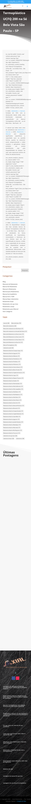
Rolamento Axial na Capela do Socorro (13, 372)
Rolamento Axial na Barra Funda (12, 370)
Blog (4, 282)
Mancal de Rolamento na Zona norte (13, 337)
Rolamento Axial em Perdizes (11, 361)
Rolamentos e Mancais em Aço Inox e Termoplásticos (14, 750)
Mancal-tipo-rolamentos (10, 299)
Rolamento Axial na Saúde (11, 381)
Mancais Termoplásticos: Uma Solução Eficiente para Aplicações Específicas (14, 544)
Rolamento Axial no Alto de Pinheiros (13, 405)
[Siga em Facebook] (13, 678)
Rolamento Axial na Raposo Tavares (13, 378)
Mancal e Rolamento (9, 289)
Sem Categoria (7, 311)
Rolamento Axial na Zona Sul (11, 403)
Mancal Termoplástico (10, 345)
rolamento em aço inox (10, 436)
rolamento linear (8, 438)
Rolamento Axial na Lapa (10, 375)
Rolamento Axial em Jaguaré (11, 353)
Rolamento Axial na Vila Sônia (11, 397)
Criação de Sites (21, 801)
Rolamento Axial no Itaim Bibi (11, 416)
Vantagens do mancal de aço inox (13, 776)
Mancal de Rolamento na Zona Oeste (13, 339)
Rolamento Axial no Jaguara (11, 419)
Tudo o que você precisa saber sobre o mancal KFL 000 (15, 634)
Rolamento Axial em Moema (11, 356)
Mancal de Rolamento (10, 287)
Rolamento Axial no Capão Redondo (13, 414)
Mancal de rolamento (9, 326)
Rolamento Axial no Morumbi (11, 427)
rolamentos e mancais (18, 111)
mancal (6, 323)
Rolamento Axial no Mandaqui (12, 425)
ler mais (8, 483)
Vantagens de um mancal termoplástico (14, 783)
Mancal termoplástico (10, 294)
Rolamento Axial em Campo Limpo (13, 350)
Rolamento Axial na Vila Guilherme (13, 386)
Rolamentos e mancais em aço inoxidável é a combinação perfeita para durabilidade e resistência (15, 575)
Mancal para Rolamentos (11, 292)
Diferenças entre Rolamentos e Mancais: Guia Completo (14, 742)
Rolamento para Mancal (10, 309)
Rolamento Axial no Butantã (11, 408)
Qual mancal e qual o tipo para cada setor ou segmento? (15, 761)
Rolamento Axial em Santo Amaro (12, 367)
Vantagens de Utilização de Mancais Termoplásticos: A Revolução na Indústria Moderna (15, 480)
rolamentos (20, 438)
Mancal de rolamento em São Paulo (13, 328)
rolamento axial (8, 348)
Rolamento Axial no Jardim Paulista (13, 422)
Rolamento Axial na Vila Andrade (12, 383)
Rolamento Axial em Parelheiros (12, 359)
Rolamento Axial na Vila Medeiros (12, 394)
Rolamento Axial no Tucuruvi (11, 433)
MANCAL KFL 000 (8, 769)
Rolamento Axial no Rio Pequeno (12, 430)
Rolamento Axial (8, 301)
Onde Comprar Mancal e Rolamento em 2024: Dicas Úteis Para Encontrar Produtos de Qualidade (15, 511)
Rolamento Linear (8, 306)
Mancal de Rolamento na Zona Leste (13, 334)
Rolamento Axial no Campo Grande (13, 411)
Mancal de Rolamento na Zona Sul (13, 342)
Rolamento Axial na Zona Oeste (12, 400)
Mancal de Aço (16, 323)
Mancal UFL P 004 (8, 297)
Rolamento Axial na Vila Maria (11, 392)
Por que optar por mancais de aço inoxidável (14, 606)
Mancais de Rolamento (10, 284)
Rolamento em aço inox (10, 304)
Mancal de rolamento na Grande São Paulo (15, 331)
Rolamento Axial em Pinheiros (11, 364)
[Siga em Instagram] (17, 678)
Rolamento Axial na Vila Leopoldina (13, 389)
